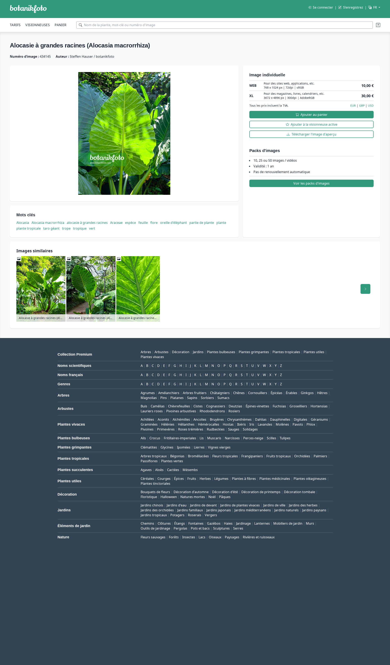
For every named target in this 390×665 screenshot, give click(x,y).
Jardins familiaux (190, 510)
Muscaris (214, 438)
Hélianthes (186, 424)
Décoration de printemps (260, 492)
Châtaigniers (220, 393)
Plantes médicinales (274, 478)
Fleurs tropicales (225, 456)
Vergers (211, 515)
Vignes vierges (219, 447)
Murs (310, 523)
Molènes (282, 424)
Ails (143, 438)
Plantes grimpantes (254, 352)
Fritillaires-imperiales (180, 438)
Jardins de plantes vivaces (240, 505)
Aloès (159, 470)
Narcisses (232, 438)
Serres (238, 528)
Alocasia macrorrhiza (48, 222)
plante (221, 222)
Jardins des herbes (303, 505)
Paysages (232, 537)
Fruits (191, 478)
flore (154, 222)
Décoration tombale (299, 492)
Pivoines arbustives (181, 411)
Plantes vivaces (152, 357)
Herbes (205, 478)
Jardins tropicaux (154, 515)
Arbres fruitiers (195, 393)
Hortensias (319, 406)
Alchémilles (181, 419)
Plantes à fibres (244, 478)
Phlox (310, 424)
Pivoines (147, 429)
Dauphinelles (280, 419)
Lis (202, 438)
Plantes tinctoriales (155, 483)
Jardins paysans (314, 510)
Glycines (167, 447)
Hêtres (322, 393)
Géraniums (319, 419)
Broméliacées (198, 456)
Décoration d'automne (191, 492)
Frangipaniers (252, 456)
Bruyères (217, 419)
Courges (164, 478)
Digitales (300, 419)
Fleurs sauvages (153, 537)
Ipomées (183, 447)
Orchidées (302, 456)
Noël (212, 497)
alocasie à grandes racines (87, 222)
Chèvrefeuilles (179, 406)
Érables (291, 393)
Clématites (149, 447)
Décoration (180, 352)
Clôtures (164, 523)
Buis (144, 406)
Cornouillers (257, 393)
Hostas (228, 424)
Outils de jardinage (155, 528)
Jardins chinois (152, 505)
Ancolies (199, 419)
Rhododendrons (212, 411)
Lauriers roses (152, 411)
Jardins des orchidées (157, 510)
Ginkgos (307, 393)
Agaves (146, 470)
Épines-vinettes (257, 406)
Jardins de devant (203, 505)
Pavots (298, 424)
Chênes (239, 393)
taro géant (51, 228)
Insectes (188, 537)
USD (371, 105)
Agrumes (148, 393)
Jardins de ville (274, 505)
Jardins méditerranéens (252, 510)
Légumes (221, 478)
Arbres (146, 352)
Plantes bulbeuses (221, 352)
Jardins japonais (218, 510)
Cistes (198, 406)
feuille (143, 222)
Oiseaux (215, 537)
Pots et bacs (200, 528)
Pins (163, 398)
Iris (251, 424)
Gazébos (213, 523)
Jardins (198, 352)
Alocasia (22, 222)
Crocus (154, 438)
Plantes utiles (314, 352)
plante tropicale (28, 228)
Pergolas (180, 528)
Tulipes (285, 438)
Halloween (169, 497)
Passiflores (149, 461)
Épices (179, 478)
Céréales (147, 478)
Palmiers (320, 456)
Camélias (158, 406)
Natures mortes (192, 497)
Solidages (250, 429)
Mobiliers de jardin (287, 523)
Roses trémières (190, 429)
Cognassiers (215, 406)
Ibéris (241, 424)
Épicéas (276, 393)
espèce (130, 222)
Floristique (149, 497)
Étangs (179, 523)
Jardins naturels (286, 510)
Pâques (225, 497)
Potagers (177, 515)
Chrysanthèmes (239, 419)
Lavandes (265, 424)
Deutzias (235, 406)
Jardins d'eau (177, 505)
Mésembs (190, 470)
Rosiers (234, 411)
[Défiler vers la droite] (365, 289)
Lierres (199, 447)
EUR (353, 105)
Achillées (147, 419)
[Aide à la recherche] (378, 25)
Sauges (233, 429)
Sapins (192, 398)
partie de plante (201, 222)
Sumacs (223, 398)
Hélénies (167, 424)
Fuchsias (279, 406)
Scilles (271, 438)
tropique (80, 228)
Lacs (202, 537)
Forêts (174, 537)
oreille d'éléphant (173, 222)
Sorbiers (207, 398)
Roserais (194, 515)
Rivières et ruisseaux (259, 537)
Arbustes (161, 352)
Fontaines (195, 523)
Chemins (147, 523)
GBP (362, 105)
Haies (228, 523)
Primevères (166, 429)
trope (66, 228)
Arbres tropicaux (154, 456)
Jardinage (243, 523)
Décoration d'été (225, 492)
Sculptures (221, 528)
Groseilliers (298, 406)
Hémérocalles (208, 424)
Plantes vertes (172, 461)
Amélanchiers (168, 393)
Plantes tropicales (286, 352)
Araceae (116, 222)
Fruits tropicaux (278, 456)
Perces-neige (253, 438)
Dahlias (261, 419)
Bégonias (177, 456)
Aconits (163, 419)
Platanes (177, 398)
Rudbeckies (216, 429)
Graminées (149, 424)
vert (92, 228)
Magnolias (149, 398)
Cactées (173, 470)
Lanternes (262, 523)
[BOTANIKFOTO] (28, 9)
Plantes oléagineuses (310, 478)
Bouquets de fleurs (155, 492)
